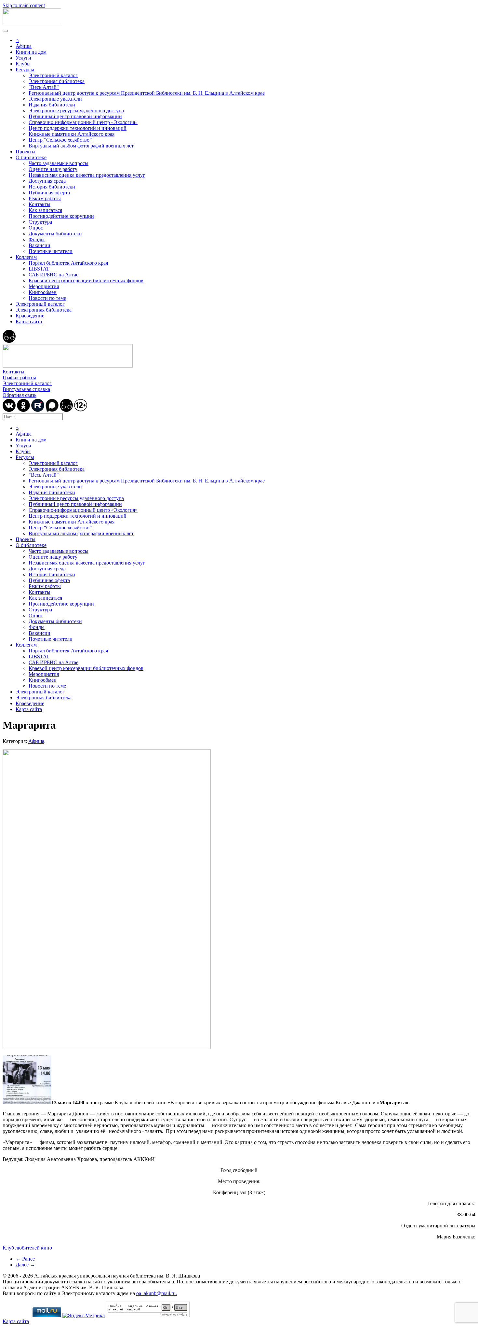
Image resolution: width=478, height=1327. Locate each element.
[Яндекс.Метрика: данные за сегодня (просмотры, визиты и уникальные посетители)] (83, 1316)
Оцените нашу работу (53, 169)
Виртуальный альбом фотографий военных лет (81, 145)
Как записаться (45, 210)
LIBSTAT (39, 269)
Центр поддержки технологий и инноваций (77, 128)
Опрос (36, 227)
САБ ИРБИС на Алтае (53, 274)
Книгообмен (43, 292)
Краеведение (30, 315)
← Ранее (25, 1259)
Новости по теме (47, 298)
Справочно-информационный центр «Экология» (83, 122)
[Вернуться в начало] (32, 23)
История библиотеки (52, 186)
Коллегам (26, 257)
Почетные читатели (51, 251)
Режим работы (45, 198)
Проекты (25, 151)
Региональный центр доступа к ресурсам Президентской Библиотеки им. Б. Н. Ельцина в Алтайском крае (147, 93)
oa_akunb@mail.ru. (156, 1293)
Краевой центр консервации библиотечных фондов (86, 280)
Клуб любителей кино (27, 1247)
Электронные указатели (55, 99)
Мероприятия (44, 286)
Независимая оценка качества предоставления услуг (87, 175)
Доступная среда (47, 181)
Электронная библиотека (57, 81)
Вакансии (39, 245)
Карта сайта (29, 321)
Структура (40, 222)
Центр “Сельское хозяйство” (60, 140)
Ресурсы (25, 69)
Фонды (37, 239)
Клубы (23, 63)
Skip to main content (24, 5)
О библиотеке (31, 157)
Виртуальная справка (26, 389)
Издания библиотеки (52, 104)
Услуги (23, 58)
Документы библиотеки (55, 233)
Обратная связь (19, 395)
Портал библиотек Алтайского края (68, 263)
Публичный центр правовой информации (75, 116)
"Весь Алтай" (44, 87)
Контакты (39, 204)
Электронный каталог (53, 75)
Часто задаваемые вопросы (58, 163)
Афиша (24, 46)
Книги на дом (31, 52)
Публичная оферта (49, 192)
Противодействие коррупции (61, 216)
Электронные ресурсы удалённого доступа (76, 110)
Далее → (25, 1264)
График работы (19, 377)
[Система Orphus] (148, 1315)
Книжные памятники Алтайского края (71, 134)
